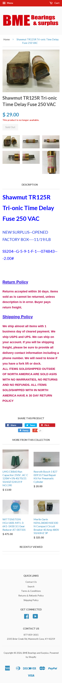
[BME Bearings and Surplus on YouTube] (35, 617)
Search (31, 586)
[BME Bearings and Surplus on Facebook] (26, 617)
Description (30, 184)
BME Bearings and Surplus (36, 653)
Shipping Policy (31, 600)
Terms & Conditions (31, 591)
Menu (9, 2)
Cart (57, 2)
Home (6, 39)
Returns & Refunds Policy (31, 595)
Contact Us (31, 582)
